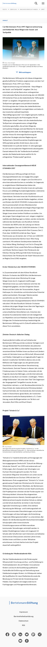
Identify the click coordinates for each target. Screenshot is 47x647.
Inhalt (5, 20)
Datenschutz (23, 621)
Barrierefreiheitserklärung (23, 616)
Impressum (23, 612)
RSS (23, 625)
